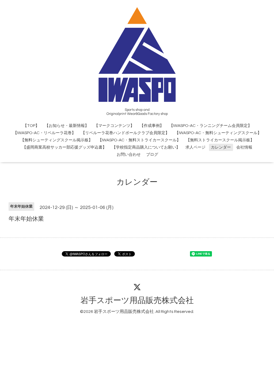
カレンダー (221, 147)
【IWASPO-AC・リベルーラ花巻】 (44, 133)
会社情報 (244, 147)
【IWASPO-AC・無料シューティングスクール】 (218, 133)
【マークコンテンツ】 (114, 126)
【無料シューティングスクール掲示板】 (56, 140)
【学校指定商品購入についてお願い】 (146, 147)
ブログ (152, 155)
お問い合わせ (129, 155)
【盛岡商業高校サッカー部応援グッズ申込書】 (64, 147)
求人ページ (195, 147)
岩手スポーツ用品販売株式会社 (137, 300)
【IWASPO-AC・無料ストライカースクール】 (139, 140)
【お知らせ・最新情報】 (67, 126)
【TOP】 (31, 126)
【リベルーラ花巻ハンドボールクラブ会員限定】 (125, 133)
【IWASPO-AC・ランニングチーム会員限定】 (210, 126)
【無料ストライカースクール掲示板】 (220, 140)
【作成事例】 (152, 126)
